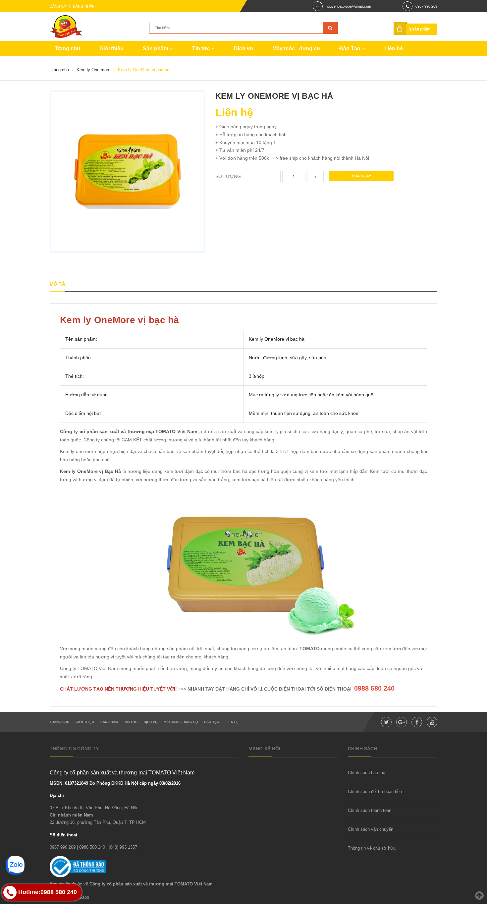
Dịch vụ (243, 48)
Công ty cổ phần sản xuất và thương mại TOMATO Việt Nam (128, 431)
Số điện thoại (63, 834)
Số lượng (228, 176)
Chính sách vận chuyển (370, 829)
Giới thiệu (111, 48)
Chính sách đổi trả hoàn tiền (375, 791)
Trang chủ (67, 48)
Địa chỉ (57, 795)
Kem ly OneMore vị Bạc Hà (90, 471)
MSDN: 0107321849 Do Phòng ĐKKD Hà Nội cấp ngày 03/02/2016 (115, 783)
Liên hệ (393, 48)
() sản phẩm (419, 29)
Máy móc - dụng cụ (296, 48)
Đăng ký (58, 6)
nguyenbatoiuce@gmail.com (348, 6)
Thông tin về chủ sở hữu (372, 848)
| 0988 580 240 (91, 847)
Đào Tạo (350, 48)
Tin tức (201, 48)
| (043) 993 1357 (121, 847)
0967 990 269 (426, 6)
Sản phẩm (156, 48)
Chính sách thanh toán (369, 810)
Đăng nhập (83, 6)
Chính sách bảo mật (367, 772)
